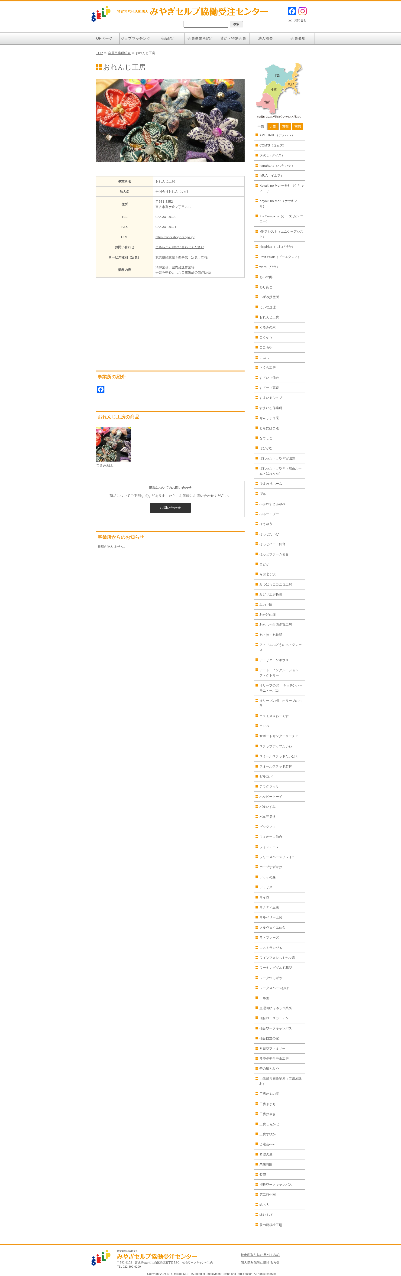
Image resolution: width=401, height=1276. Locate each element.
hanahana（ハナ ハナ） (277, 165)
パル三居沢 (267, 817)
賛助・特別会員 (233, 38)
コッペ (264, 726)
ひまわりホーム (270, 483)
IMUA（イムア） (271, 175)
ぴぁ (262, 493)
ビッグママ (267, 827)
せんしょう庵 (269, 418)
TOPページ (103, 38)
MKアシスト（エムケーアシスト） (281, 234)
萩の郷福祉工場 (270, 1225)
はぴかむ (265, 448)
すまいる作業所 (270, 408)
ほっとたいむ (269, 534)
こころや (265, 347)
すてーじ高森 (269, 388)
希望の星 (265, 1154)
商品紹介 (168, 38)
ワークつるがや (270, 978)
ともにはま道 (269, 428)
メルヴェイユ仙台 (272, 927)
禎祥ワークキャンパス (275, 1184)
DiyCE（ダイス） (272, 155)
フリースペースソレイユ (277, 857)
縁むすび (265, 1215)
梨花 (262, 1174)
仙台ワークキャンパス (275, 1028)
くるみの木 (267, 327)
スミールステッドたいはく (278, 756)
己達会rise (267, 1144)
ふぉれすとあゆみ (272, 504)
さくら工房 (267, 367)
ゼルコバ (265, 776)
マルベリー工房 (270, 917)
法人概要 (265, 38)
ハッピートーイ (270, 796)
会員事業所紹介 (200, 38)
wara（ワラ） (269, 267)
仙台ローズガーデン (274, 1018)
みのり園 (265, 604)
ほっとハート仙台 (272, 544)
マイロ (264, 897)
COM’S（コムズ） (272, 145)
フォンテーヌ (269, 847)
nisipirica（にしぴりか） (277, 246)
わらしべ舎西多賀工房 (275, 624)
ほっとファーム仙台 (274, 554)
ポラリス (265, 887)
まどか (264, 564)
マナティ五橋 (269, 907)
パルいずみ (267, 806)
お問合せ (300, 20)
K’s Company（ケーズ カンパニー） (281, 218)
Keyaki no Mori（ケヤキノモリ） (280, 203)
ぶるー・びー (269, 514)
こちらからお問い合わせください (179, 247)
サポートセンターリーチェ (278, 736)
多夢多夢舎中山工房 (274, 1058)
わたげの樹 (267, 614)
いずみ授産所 (269, 297)
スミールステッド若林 (275, 766)
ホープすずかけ (270, 867)
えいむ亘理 (267, 307)
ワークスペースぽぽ (274, 988)
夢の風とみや (269, 1068)
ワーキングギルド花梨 (275, 968)
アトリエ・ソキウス (274, 660)
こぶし (264, 357)
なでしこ (265, 438)
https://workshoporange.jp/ (174, 237)
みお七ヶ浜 (267, 574)
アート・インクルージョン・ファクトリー (280, 672)
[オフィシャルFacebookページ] (292, 14)
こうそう (265, 337)
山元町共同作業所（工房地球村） (280, 1081)
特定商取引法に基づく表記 (260, 1255)
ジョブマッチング (135, 38)
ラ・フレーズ (269, 937)
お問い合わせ (170, 508)
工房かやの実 (269, 1094)
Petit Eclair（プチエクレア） (280, 257)
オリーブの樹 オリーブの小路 (280, 703)
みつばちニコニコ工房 (275, 584)
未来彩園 (265, 1164)
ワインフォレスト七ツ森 (277, 958)
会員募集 (298, 38)
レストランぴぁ (270, 948)
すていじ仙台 (269, 378)
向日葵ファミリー (272, 1048)
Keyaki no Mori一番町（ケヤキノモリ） (281, 188)
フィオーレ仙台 (270, 837)
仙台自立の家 (269, 1038)
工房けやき (267, 1114)
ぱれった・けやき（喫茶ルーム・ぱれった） (280, 470)
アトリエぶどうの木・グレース (280, 647)
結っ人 (264, 1205)
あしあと (265, 287)
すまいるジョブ (270, 398)
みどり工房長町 (270, 594)
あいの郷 (265, 277)
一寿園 (264, 998)
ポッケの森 (267, 877)
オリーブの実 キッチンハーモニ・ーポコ (281, 688)
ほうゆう (265, 524)
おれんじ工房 (269, 317)
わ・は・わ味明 (270, 635)
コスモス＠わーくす (274, 716)
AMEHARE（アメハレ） (277, 135)
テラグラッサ (269, 786)
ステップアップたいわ (275, 746)
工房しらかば (269, 1124)
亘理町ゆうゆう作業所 (275, 1008)
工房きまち (267, 1104)
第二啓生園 (267, 1194)
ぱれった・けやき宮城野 (277, 458)
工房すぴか (267, 1134)
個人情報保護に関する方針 (260, 1262)
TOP (99, 53)
